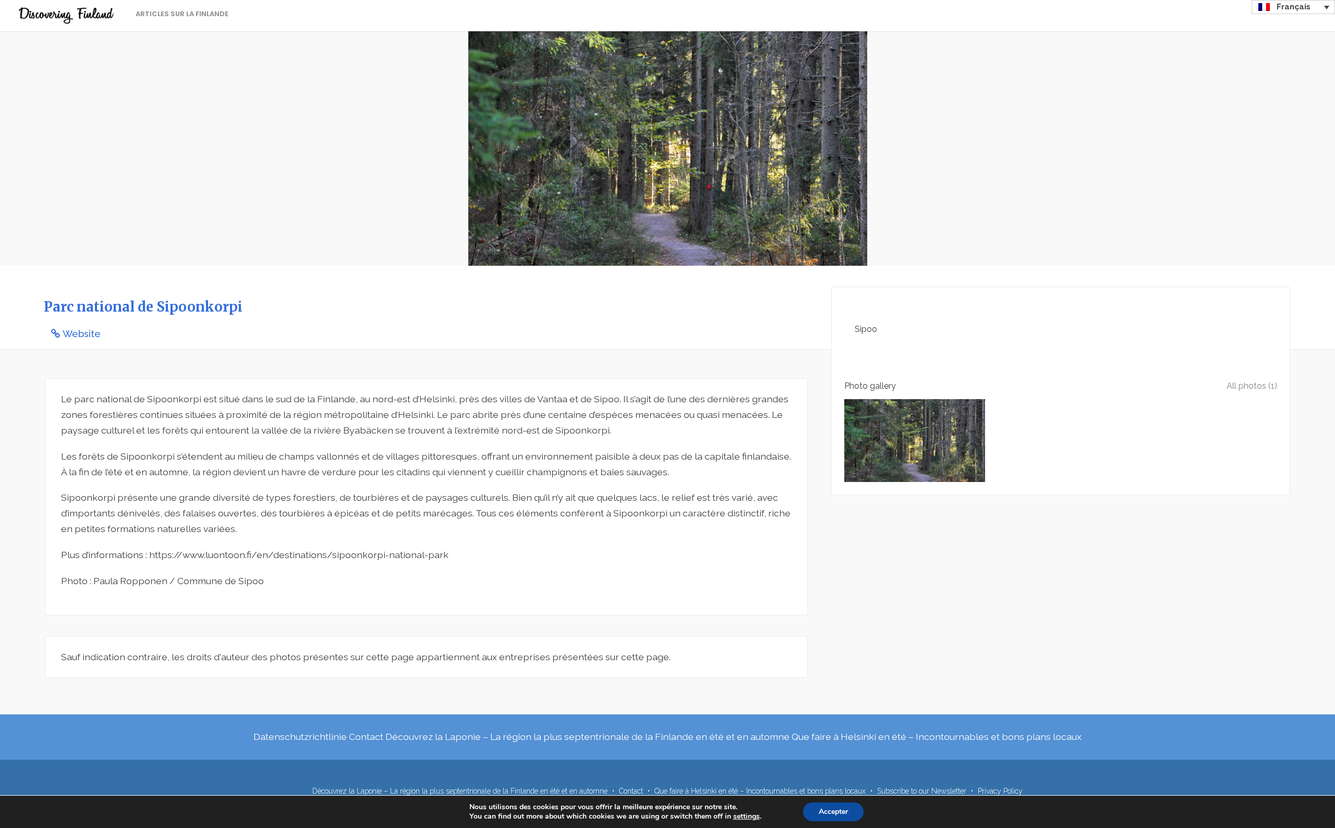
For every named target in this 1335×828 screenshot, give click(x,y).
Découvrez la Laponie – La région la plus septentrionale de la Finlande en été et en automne (587, 736)
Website (82, 333)
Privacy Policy (1000, 791)
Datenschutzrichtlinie (300, 736)
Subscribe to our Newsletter (921, 791)
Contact (366, 736)
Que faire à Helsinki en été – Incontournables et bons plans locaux (937, 736)
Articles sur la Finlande (182, 14)
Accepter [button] (833, 812)
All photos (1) (1252, 386)
